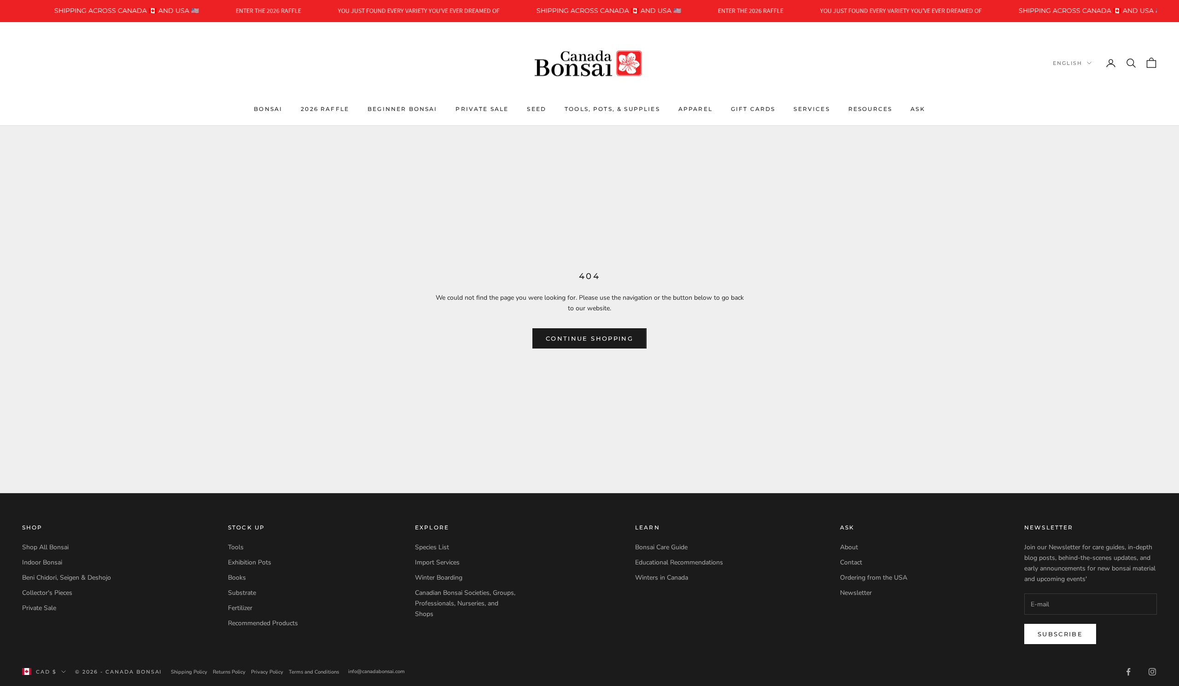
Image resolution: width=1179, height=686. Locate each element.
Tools (236, 547)
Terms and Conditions (314, 672)
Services (811, 108)
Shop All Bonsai (45, 547)
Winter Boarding (438, 577)
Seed (536, 108)
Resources (870, 108)
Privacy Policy (267, 672)
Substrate (242, 592)
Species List (432, 547)
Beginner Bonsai (402, 108)
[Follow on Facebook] (1128, 671)
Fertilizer (240, 608)
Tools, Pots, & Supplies (612, 108)
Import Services (437, 562)
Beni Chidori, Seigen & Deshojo (66, 577)
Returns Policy (229, 672)
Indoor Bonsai (42, 562)
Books (237, 577)
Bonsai (268, 108)
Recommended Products (263, 623)
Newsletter (856, 592)
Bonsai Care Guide (661, 547)
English (1067, 63)
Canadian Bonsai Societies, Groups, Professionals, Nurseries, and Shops (465, 603)
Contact (851, 562)
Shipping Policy (189, 672)
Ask (918, 108)
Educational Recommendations (679, 562)
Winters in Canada (661, 577)
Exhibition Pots (249, 562)
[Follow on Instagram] (1152, 671)
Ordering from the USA (873, 577)
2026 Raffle (325, 108)
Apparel (695, 108)
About (849, 547)
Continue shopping (589, 338)
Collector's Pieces (47, 592)
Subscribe (1060, 634)
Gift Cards (753, 108)
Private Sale (481, 108)
